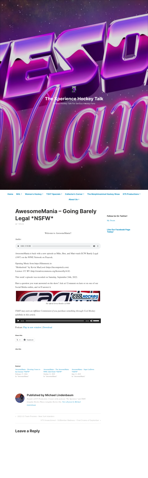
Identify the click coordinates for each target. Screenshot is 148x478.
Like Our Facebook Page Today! (118, 230)
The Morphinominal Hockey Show (103, 194)
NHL (18, 194)
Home (10, 194)
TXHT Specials (53, 194)
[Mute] (91, 321)
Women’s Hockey (33, 194)
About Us (73, 199)
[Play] (18, 321)
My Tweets (111, 220)
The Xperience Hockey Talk (74, 98)
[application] (58, 320)
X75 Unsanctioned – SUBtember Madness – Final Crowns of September (70, 420)
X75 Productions (131, 194)
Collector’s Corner (74, 194)
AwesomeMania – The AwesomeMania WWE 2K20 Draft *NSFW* (56, 370)
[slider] (96, 320)
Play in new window (32, 327)
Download (47, 327)
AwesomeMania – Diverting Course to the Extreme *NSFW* (27, 370)
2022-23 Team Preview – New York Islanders (35, 416)
